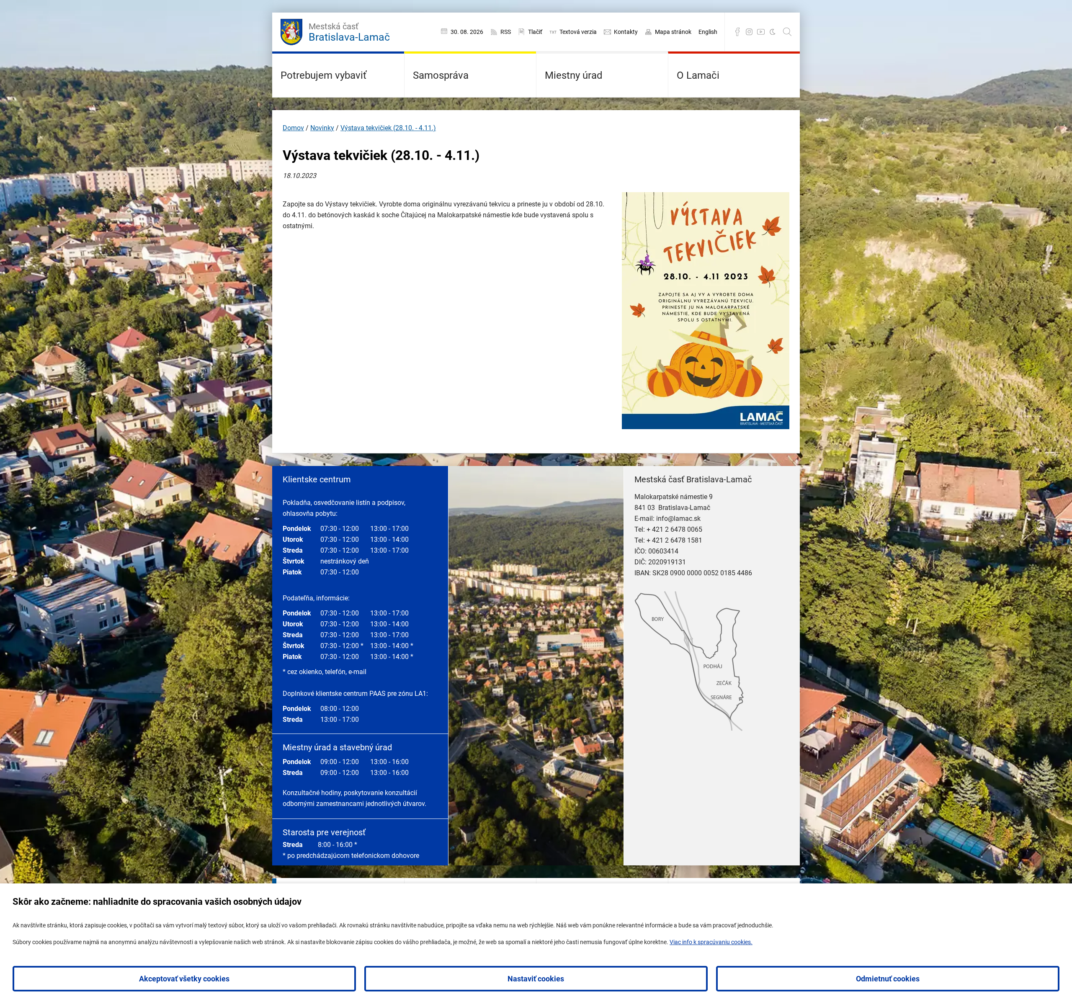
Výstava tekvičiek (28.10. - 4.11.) (388, 128)
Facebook (737, 32)
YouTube (761, 32)
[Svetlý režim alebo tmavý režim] (772, 32)
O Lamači (698, 75)
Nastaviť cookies (536, 978)
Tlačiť (535, 31)
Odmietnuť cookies (888, 978)
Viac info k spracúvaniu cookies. (711, 942)
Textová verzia (578, 31)
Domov (293, 128)
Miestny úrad (574, 75)
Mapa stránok (673, 31)
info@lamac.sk (678, 519)
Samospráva (441, 75)
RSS (505, 31)
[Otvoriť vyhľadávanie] (787, 32)
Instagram (749, 32)
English (707, 31)
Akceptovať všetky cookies (184, 978)
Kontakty (626, 31)
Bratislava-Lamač (349, 32)
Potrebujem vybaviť (323, 75)
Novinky (322, 128)
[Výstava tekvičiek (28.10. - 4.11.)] (705, 427)
